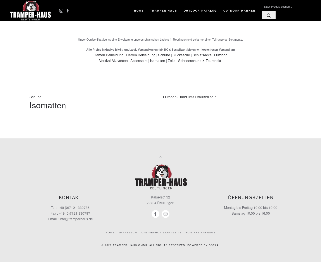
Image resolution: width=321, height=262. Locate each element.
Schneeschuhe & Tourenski (199, 60)
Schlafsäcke (202, 54)
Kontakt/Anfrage (201, 232)
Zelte (172, 60)
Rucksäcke (181, 54)
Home (139, 10)
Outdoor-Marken (239, 10)
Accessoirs (138, 60)
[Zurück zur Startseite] (30, 10)
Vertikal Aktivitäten (113, 60)
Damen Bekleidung (109, 54)
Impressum (128, 232)
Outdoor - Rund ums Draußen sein (189, 96)
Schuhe (164, 54)
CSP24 (213, 245)
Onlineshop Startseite (161, 232)
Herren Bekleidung (140, 54)
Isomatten (157, 60)
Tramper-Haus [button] (163, 10)
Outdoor (220, 54)
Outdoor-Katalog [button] (200, 10)
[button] (160, 157)
